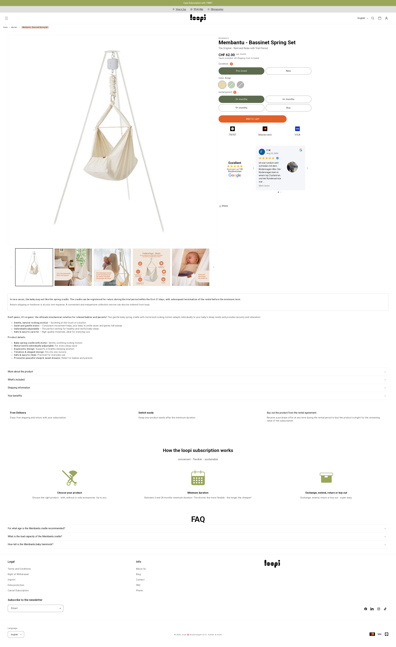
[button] (6, 18)
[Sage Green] (231, 84)
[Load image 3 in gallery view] (112, 267)
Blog (138, 574)
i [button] (231, 64)
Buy (288, 108)
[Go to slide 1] (278, 192)
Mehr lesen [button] (264, 186)
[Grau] (240, 84)
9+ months (242, 108)
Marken (14, 27)
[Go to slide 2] (280, 192)
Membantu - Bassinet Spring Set (35, 27)
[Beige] (222, 84)
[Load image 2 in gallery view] (73, 267)
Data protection (16, 585)
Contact (140, 579)
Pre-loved (241, 71)
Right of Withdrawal (18, 574)
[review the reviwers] (300, 150)
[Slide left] (11, 267)
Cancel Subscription (18, 590)
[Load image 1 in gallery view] (34, 267)
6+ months (289, 99)
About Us (141, 569)
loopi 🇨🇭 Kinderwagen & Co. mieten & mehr (202, 635)
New (288, 71)
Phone (139, 590)
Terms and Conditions (19, 569)
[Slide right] (213, 267)
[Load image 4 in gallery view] (151, 267)
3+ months (242, 99)
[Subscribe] (59, 608)
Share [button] (225, 206)
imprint (11, 579)
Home (5, 27)
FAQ (138, 585)
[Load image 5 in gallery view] (190, 267)
